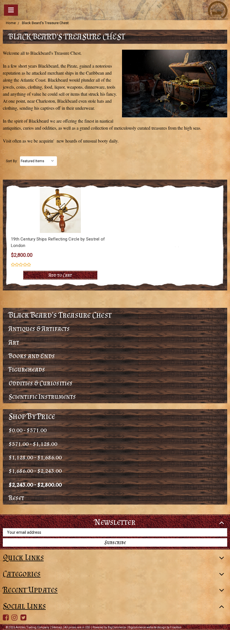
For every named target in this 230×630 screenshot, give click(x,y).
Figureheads (27, 369)
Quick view (60, 200)
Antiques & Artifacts (39, 328)
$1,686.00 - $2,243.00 (35, 470)
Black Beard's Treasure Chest (45, 23)
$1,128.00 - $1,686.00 (35, 457)
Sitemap (57, 627)
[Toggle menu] (11, 10)
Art (14, 342)
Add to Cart (60, 275)
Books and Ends (32, 356)
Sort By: (12, 161)
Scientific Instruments (42, 396)
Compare (58, 210)
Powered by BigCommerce (109, 627)
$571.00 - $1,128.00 (33, 443)
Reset (16, 498)
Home (11, 23)
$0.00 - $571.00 (28, 430)
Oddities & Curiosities (41, 383)
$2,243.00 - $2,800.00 (35, 484)
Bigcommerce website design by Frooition (154, 627)
